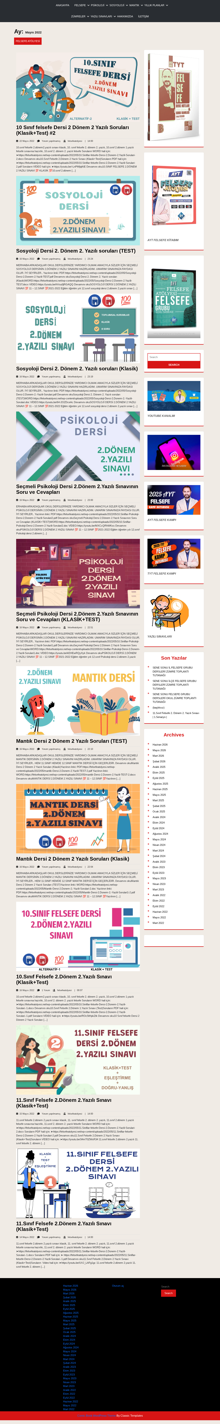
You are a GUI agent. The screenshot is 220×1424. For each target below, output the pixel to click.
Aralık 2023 (159, 861)
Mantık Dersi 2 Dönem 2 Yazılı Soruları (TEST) (71, 741)
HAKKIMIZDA (125, 16)
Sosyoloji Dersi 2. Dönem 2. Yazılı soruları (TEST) (76, 251)
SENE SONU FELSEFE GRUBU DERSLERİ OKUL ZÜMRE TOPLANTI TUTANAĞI (174, 698)
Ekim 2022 (159, 900)
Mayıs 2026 (159, 750)
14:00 (89, 141)
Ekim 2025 (159, 772)
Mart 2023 (158, 889)
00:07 (78, 990)
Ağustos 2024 (160, 833)
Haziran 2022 (160, 911)
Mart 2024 (158, 850)
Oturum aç (118, 1285)
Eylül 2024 (158, 828)
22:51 (89, 627)
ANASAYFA (62, 5)
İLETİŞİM (143, 16)
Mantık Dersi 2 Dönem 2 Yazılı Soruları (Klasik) (72, 859)
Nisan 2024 (159, 844)
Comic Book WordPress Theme (97, 1415)
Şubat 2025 (159, 806)
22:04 (89, 867)
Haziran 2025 (160, 789)
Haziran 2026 (160, 744)
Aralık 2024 (159, 817)
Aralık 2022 (159, 895)
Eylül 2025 (158, 778)
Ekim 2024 (159, 822)
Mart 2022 (158, 922)
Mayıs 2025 (159, 794)
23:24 (89, 259)
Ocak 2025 (159, 811)
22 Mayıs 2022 (26, 141)
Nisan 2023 (159, 884)
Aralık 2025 (159, 766)
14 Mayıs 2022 (26, 1237)
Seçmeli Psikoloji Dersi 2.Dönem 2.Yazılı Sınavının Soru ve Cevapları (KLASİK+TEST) (77, 616)
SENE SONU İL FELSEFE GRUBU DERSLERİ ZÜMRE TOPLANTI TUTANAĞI (173, 671)
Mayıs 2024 (159, 839)
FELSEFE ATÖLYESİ (28, 41)
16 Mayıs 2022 (26, 259)
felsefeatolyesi (72, 141)
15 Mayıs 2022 (26, 1113)
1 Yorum (43, 990)
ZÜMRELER (78, 16)
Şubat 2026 (159, 761)
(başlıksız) (158, 707)
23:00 (89, 500)
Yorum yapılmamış (48, 141)
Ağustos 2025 (160, 783)
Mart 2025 (158, 800)
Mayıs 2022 (159, 917)
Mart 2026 (158, 755)
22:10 (89, 749)
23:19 (89, 376)
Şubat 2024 (159, 856)
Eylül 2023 (158, 872)
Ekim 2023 (159, 867)
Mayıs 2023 (159, 878)
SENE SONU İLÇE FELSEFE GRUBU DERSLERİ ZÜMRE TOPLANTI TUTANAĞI (174, 685)
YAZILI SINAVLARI (101, 16)
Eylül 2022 (158, 906)
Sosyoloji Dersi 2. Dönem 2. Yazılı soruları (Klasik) (77, 368)
